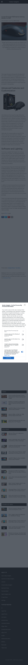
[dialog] (14, 332)
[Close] (25, 305)
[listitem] (14, 331)
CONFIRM (8, 357)
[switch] (22, 334)
